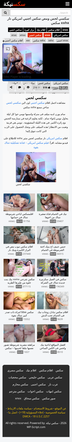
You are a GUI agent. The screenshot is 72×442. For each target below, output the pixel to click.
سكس (59, 370)
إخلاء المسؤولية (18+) (31, 412)
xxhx (50, 40)
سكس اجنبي (15, 29)
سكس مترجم (17, 391)
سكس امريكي (61, 35)
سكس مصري (15, 370)
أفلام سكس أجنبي (14, 40)
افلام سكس (54, 29)
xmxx (22, 35)
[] (5, 12)
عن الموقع (60, 408)
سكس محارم (20, 384)
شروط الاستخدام (43, 408)
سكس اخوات (35, 391)
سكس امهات (53, 391)
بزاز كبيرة (29, 29)
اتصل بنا (12, 412)
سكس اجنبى (38, 384)
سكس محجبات (17, 377)
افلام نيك (41, 29)
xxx (28, 40)
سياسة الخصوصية (55, 412)
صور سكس (48, 398)
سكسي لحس (13, 102)
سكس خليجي (37, 377)
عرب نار (53, 384)
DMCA (26, 416)
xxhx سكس (39, 40)
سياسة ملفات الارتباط (19, 408)
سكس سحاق (31, 398)
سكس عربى (55, 377)
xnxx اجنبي (62, 40)
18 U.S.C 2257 (40, 416)
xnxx (65, 29)
